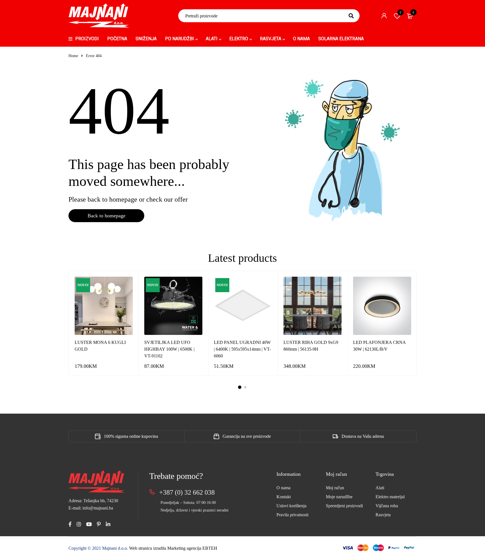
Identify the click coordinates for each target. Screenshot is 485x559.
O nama (283, 487)
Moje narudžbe (339, 496)
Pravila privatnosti (292, 514)
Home (73, 56)
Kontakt (283, 496)
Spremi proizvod (400, 12)
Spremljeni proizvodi (344, 505)
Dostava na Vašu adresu (363, 436)
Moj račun (335, 487)
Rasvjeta (383, 514)
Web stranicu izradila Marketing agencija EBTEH (173, 548)
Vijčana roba (387, 505)
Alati (380, 487)
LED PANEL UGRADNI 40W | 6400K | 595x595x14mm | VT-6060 (242, 349)
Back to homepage (106, 215)
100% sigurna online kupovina (131, 436)
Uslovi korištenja (291, 505)
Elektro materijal (390, 496)
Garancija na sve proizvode (247, 436)
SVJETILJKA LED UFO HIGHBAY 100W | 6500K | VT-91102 (169, 349)
